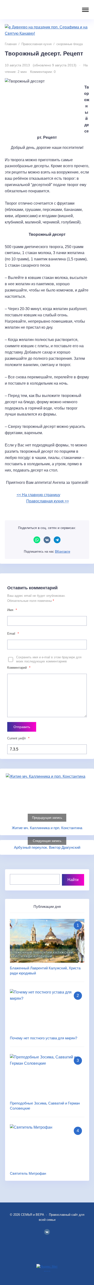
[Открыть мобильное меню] (84, 10)
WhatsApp (37, 539)
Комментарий (18, 667)
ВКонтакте (47, 539)
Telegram (57, 539)
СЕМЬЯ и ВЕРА (35, 9)
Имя (12, 610)
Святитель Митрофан (28, 1173)
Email (13, 633)
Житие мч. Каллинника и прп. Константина (47, 828)
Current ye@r (18, 738)
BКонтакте (47, 1232)
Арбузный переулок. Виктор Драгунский (47, 847)
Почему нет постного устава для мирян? (43, 1038)
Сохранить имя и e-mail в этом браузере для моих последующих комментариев (48, 659)
